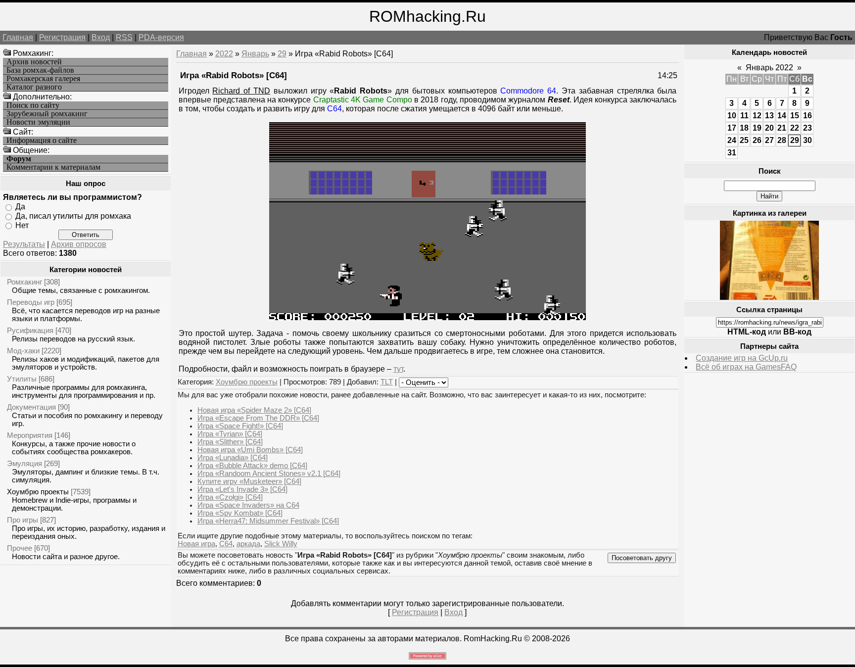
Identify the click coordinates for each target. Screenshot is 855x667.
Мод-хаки (23, 350)
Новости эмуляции (38, 122)
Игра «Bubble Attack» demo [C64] (252, 466)
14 (781, 115)
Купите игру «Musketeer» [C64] (249, 481)
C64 (226, 544)
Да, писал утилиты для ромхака (73, 216)
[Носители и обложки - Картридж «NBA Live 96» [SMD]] (769, 297)
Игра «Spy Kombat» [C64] (240, 513)
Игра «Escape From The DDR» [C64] (258, 418)
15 (794, 115)
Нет (22, 225)
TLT (386, 382)
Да (20, 206)
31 (731, 152)
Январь (255, 53)
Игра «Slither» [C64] (230, 442)
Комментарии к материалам (53, 167)
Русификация (30, 330)
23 (807, 128)
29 (282, 53)
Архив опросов (78, 244)
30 (807, 140)
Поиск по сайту (32, 105)
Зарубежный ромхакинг (47, 114)
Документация (31, 407)
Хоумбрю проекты (38, 491)
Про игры (22, 520)
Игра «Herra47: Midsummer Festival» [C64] (268, 521)
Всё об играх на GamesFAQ (746, 367)
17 (731, 128)
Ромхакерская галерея (43, 79)
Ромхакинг (24, 282)
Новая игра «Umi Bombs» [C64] (250, 450)
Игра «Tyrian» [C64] (229, 434)
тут (398, 369)
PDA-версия (161, 37)
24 (731, 140)
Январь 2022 (769, 67)
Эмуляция (24, 463)
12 (757, 115)
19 (757, 128)
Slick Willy (280, 544)
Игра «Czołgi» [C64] (230, 497)
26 (757, 140)
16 (807, 115)
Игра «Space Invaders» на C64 (248, 505)
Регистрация (62, 37)
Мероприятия (29, 435)
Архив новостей (34, 62)
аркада (248, 544)
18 (744, 128)
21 (781, 128)
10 (731, 115)
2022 (224, 53)
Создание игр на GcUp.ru (742, 358)
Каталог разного (34, 87)
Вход (101, 37)
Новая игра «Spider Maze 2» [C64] (254, 410)
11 (744, 115)
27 (769, 140)
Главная (17, 37)
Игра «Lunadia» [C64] (232, 458)
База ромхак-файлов (40, 70)
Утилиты (22, 379)
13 (769, 115)
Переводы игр (30, 302)
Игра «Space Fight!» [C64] (240, 426)
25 (744, 140)
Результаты (24, 244)
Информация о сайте (41, 140)
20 (769, 128)
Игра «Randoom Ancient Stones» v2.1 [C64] (268, 473)
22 (794, 128)
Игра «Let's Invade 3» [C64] (242, 489)
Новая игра (196, 544)
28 (781, 140)
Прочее (19, 548)
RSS (124, 37)
